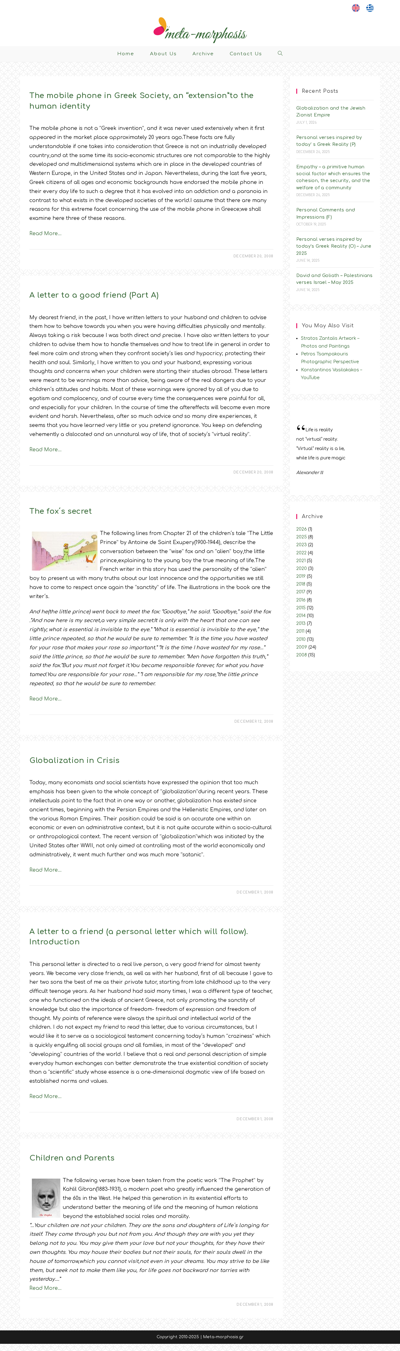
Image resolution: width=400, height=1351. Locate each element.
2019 (301, 576)
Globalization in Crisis (74, 760)
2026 (301, 529)
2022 (301, 553)
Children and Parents (72, 1158)
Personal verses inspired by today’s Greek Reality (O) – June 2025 (334, 246)
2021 (301, 560)
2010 (301, 639)
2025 (301, 537)
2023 (301, 544)
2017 (300, 592)
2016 (301, 600)
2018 (300, 584)
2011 (300, 631)
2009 (301, 647)
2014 (301, 615)
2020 (301, 568)
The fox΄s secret (60, 511)
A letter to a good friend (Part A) (93, 295)
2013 (301, 623)
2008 (301, 655)
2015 (301, 608)
